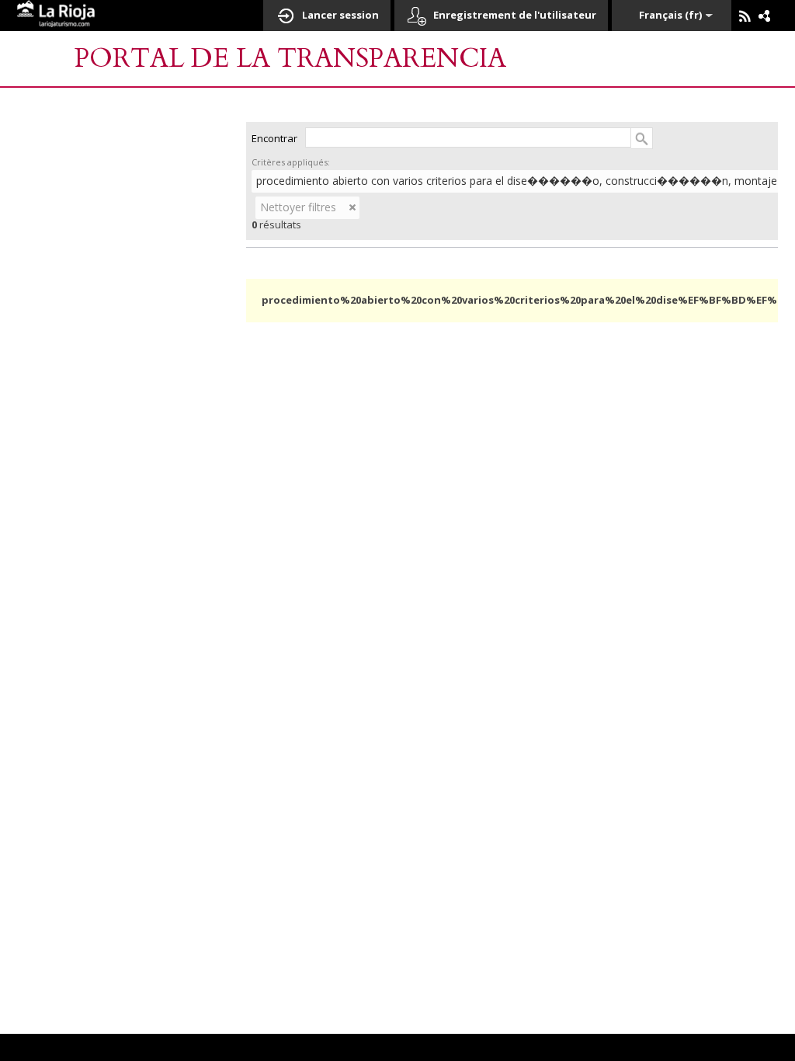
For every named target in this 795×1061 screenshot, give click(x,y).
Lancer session (340, 15)
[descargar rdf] (764, 16)
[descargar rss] (749, 20)
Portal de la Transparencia (290, 58)
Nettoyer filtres (298, 207)
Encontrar (274, 138)
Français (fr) (670, 15)
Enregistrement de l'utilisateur (514, 15)
